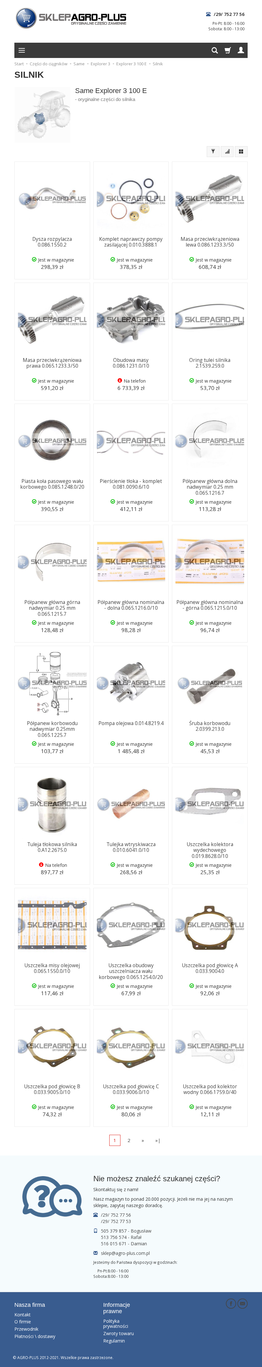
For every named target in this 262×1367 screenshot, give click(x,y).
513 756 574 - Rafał (121, 1237)
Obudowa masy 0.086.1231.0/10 (131, 363)
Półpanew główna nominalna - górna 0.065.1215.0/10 (209, 605)
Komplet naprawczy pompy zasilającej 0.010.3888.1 (131, 242)
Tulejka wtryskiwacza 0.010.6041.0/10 (131, 847)
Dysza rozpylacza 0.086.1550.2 (52, 242)
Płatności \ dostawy (34, 1336)
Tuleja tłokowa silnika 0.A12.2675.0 (52, 847)
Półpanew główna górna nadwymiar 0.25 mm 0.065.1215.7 (52, 608)
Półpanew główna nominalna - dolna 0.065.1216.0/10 (130, 605)
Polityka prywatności (115, 1323)
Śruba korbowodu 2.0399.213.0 (209, 726)
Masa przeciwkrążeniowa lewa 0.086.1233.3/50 (210, 242)
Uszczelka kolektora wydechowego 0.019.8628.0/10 (210, 850)
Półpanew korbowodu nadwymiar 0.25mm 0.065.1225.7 (52, 729)
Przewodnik (26, 1329)
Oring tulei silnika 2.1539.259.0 (209, 363)
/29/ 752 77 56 (229, 14)
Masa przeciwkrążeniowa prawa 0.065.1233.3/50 (52, 363)
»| (158, 1140)
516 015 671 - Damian (124, 1244)
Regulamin (114, 1341)
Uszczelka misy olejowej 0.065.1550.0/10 (52, 968)
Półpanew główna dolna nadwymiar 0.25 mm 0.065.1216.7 (209, 487)
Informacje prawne (116, 1308)
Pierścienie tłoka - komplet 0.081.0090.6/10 (131, 484)
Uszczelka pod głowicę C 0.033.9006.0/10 (131, 1089)
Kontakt (22, 1315)
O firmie (22, 1322)
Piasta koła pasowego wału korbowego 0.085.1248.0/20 (52, 484)
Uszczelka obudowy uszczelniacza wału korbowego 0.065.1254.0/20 (131, 971)
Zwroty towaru (118, 1333)
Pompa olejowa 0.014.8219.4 (131, 723)
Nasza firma (29, 1305)
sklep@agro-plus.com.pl (125, 1253)
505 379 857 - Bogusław (126, 1231)
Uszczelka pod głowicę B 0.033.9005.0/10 (52, 1089)
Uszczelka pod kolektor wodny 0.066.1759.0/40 (210, 1089)
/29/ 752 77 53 (116, 1221)
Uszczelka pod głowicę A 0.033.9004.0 (210, 968)
